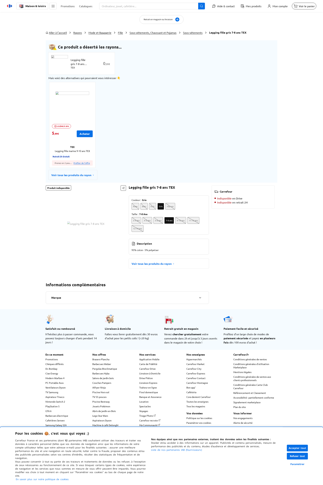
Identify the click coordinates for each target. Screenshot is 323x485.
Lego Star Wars (100, 415)
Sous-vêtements (193, 32)
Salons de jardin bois (103, 378)
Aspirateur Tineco (54, 396)
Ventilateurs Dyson (55, 387)
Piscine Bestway (101, 401)
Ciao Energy (51, 373)
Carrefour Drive (147, 368)
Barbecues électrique (56, 415)
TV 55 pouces (99, 396)
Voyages (143, 410)
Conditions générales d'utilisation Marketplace (251, 365)
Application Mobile (149, 359)
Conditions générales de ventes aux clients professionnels (252, 378)
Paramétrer (297, 464)
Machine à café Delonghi (105, 425)
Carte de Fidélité (148, 363)
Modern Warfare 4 (54, 378)
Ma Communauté (148, 425)
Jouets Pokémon (101, 406)
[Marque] (200, 297)
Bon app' (190, 387)
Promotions (51, 359)
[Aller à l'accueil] (9, 6)
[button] (53, 6)
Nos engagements (243, 418)
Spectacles (145, 406)
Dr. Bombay (51, 368)
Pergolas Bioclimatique (104, 368)
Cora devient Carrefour (198, 396)
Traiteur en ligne (148, 387)
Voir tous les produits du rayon (71, 175)
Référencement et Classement (249, 392)
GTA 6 (48, 410)
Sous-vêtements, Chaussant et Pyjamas (153, 32)
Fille (120, 32)
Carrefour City (193, 368)
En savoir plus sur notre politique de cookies (42, 479)
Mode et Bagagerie (99, 32)
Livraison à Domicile (149, 373)
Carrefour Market (195, 363)
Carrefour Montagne (197, 382)
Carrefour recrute (148, 420)
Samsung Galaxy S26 (56, 425)
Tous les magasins (195, 406)
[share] (123, 188)
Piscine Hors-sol (100, 392)
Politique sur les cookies (199, 418)
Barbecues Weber (101, 363)
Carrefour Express (195, 373)
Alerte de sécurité (243, 422)
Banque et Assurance (150, 396)
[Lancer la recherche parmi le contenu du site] (201, 6)
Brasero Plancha (100, 359)
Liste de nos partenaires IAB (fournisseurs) (176, 449)
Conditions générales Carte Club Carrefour (250, 386)
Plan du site (239, 406)
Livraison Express (148, 382)
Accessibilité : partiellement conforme (253, 397)
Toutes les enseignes (197, 401)
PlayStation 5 (52, 406)
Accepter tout (297, 448)
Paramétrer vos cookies (198, 422)
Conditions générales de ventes (250, 359)
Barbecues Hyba (100, 373)
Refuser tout (297, 456)
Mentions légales (242, 372)
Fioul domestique (148, 392)
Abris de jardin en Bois (104, 410)
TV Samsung (51, 392)
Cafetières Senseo (55, 420)
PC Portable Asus (54, 382)
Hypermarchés (194, 359)
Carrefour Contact (196, 378)
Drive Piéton (146, 378)
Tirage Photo (146, 415)
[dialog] (161, 456)
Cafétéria (191, 392)
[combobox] (152, 6)
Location (144, 401)
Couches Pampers (101, 382)
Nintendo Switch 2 (55, 401)
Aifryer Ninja (99, 387)
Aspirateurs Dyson (102, 420)
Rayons (77, 32)
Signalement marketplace (247, 402)
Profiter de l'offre (82, 163)
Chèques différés (54, 363)
